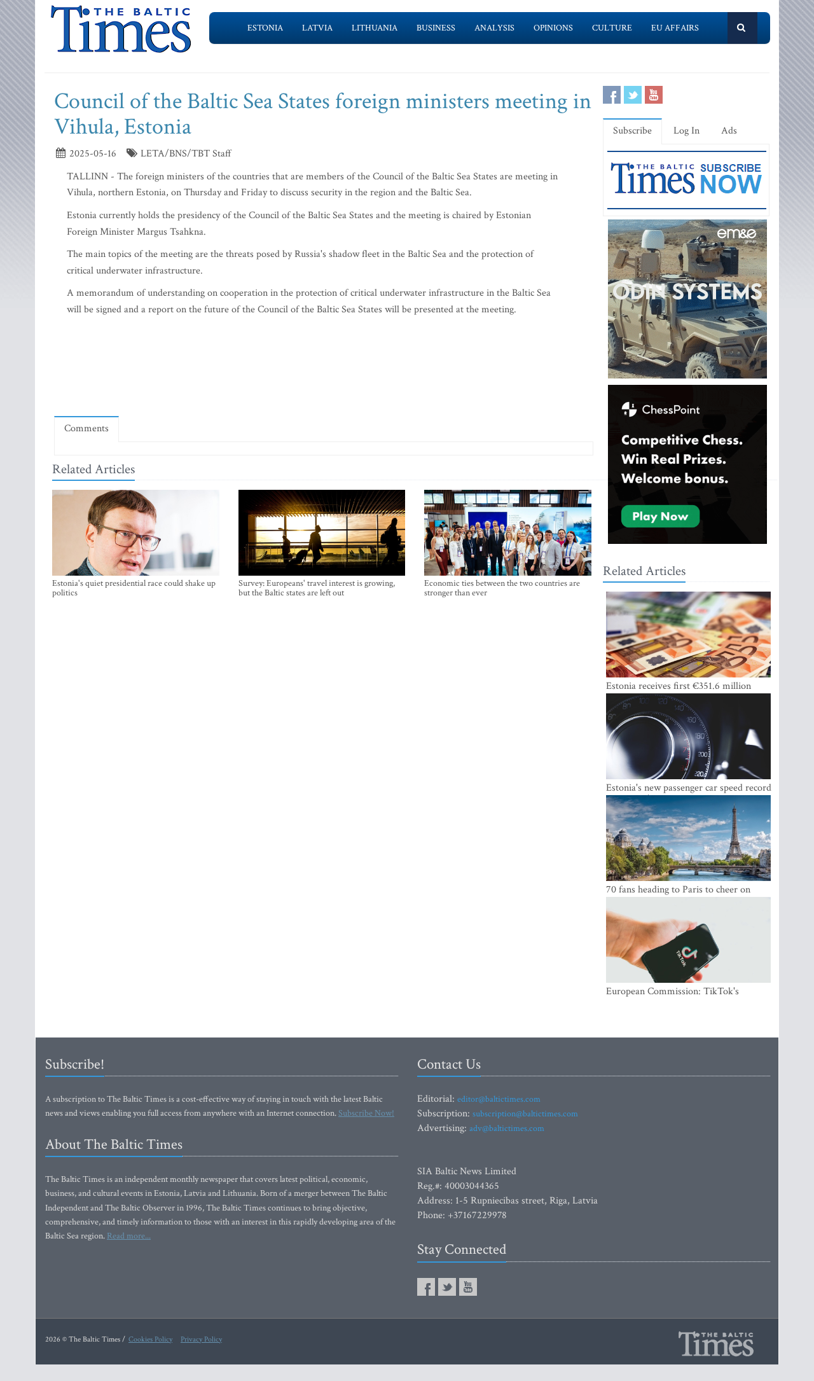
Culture (612, 28)
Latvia (317, 28)
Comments (86, 428)
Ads (729, 130)
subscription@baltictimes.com (525, 1114)
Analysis (494, 28)
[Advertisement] (323, 369)
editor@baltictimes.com (499, 1099)
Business (436, 28)
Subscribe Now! (366, 1113)
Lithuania (374, 28)
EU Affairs (675, 28)
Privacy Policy (201, 1339)
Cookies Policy (150, 1339)
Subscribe (632, 130)
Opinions (553, 28)
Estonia (265, 28)
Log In (686, 130)
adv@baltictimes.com (506, 1128)
